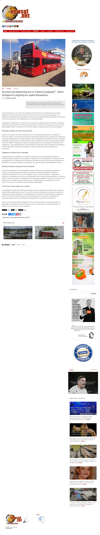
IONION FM (35, 31)
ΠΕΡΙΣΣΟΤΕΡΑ (59, 31)
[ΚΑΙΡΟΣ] (13, 26)
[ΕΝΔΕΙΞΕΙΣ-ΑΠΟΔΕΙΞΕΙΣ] (15, 26)
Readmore (83, 387)
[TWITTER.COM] (5, 26)
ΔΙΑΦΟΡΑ (50, 31)
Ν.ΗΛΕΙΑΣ (15, 88)
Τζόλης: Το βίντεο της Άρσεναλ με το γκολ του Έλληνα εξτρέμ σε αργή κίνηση (83, 382)
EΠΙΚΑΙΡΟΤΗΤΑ (14, 31)
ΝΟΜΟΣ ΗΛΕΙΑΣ (26, 31)
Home (5, 31)
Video (72, 370)
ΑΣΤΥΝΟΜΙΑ (70, 31)
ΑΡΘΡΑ (43, 31)
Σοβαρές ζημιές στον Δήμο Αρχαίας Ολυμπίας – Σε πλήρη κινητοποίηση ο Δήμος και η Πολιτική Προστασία (17, 235)
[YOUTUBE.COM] (8, 26)
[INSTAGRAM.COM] (10, 26)
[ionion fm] (17, 26)
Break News (9, 88)
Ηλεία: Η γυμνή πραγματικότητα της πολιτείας (47, 237)
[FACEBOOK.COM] (3, 26)
